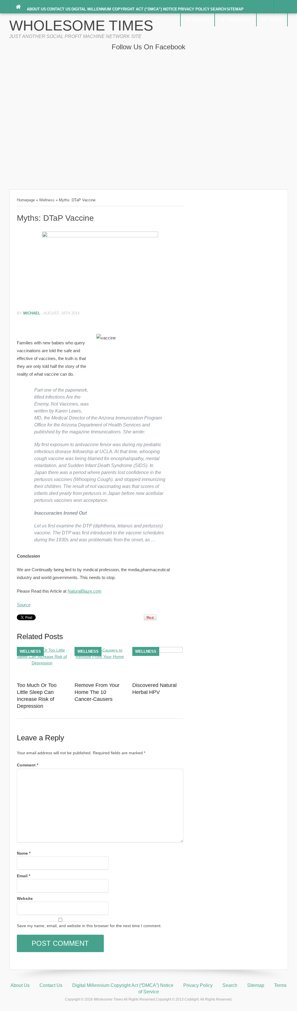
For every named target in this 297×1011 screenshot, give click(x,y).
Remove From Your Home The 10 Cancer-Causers (97, 692)
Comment (27, 765)
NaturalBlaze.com (85, 591)
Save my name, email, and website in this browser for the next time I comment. (89, 925)
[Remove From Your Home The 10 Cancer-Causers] (100, 656)
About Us (36, 9)
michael (31, 313)
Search (218, 9)
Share (275, 20)
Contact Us (59, 9)
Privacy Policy (194, 9)
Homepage (26, 200)
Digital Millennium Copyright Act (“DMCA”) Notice (124, 9)
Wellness (47, 200)
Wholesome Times (81, 25)
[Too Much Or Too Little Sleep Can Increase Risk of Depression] (42, 663)
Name (23, 853)
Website (25, 898)
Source (23, 604)
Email (23, 875)
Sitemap (235, 9)
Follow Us (239, 20)
